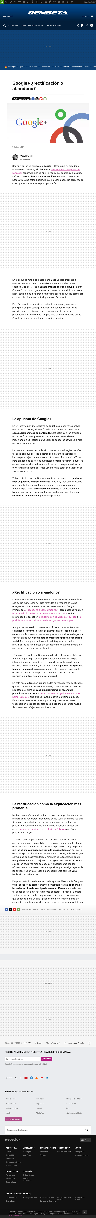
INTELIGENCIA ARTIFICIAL (33, 25)
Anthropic (12, 67)
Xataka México (11, 1197)
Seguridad (40, 1103)
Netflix (8, 1113)
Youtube (26, 1077)
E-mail (45, 98)
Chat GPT (27, 1043)
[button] (26, 155)
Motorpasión (79, 1152)
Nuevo (85, 16)
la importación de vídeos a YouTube (57, 617)
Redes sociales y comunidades (44, 909)
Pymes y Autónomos (27, 1179)
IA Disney (39, 1043)
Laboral (39, 1108)
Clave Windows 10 (53, 1043)
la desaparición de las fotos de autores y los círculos (39, 613)
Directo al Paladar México (64, 1198)
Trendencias (10, 1175)
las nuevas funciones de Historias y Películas (42, 829)
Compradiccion (11, 1182)
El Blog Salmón (28, 1175)
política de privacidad (38, 1064)
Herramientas (11, 1103)
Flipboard (82, 25)
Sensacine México (47, 1197)
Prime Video (77, 67)
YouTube (64, 909)
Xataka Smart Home (13, 1162)
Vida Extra (27, 1155)
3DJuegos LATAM (30, 1197)
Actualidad (40, 1099)
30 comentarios (22, 99)
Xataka (8, 1152)
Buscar (87, 1130)
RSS (36, 1077)
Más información (15, 1216)
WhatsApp (40, 1113)
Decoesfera (10, 1178)
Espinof (43, 1155)
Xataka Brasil (10, 1201)
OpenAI (22, 67)
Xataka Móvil (10, 1155)
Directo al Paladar (64, 1152)
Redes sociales (12, 1108)
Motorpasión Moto (82, 1155)
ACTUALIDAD (13, 25)
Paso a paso (11, 1099)
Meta (57, 67)
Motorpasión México (79, 1198)
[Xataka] (2, 2)
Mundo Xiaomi (11, 1166)
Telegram (91, 25)
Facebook (86, 25)
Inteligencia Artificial (74, 1113)
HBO (87, 67)
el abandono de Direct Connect (41, 610)
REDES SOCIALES (54, 25)
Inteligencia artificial (74, 1099)
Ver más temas (13, 1119)
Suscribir (46, 1059)
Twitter (77, 25)
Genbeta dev (71, 1103)
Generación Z (46, 67)
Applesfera (10, 1159)
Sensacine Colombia (48, 1201)
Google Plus (77, 909)
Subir (83, 1140)
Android (66, 67)
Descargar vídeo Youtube (74, 1043)
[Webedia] (12, 1139)
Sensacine (44, 1152)
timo (67, 1108)
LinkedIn (47, 1077)
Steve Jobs (32, 67)
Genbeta (48, 12)
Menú (10, 16)
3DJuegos (27, 1152)
